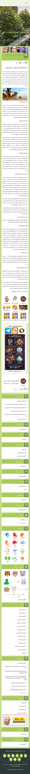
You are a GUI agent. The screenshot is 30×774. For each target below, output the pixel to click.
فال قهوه (24, 449)
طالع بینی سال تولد (22, 599)
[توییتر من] (4, 756)
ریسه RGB (23, 520)
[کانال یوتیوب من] (15, 759)
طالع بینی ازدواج (15, 383)
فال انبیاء (24, 439)
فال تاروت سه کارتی (21, 623)
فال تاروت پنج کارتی (21, 629)
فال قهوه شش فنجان (21, 456)
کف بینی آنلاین (7, 383)
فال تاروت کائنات (22, 616)
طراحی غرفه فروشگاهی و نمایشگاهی (18, 689)
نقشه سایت (9, 769)
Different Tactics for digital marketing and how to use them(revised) (16, 672)
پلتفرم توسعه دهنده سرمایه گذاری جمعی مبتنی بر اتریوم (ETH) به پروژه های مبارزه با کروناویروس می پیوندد (16, 677)
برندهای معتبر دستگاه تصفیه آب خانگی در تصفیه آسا (16, 667)
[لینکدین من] (10, 759)
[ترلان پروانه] (15, 50)
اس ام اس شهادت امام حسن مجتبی (18, 411)
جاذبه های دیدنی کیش (13, 124)
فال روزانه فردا (22, 744)
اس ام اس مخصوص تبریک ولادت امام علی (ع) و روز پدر (15, 415)
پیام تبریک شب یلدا (22, 713)
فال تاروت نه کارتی (22, 636)
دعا (25, 489)
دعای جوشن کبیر (22, 486)
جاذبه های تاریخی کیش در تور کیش (15, 34)
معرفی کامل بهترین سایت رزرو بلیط (18, 686)
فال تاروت (23, 653)
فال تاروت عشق (22, 643)
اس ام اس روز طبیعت (21, 401)
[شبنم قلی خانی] (6, 50)
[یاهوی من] (25, 756)
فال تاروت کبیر (22, 613)
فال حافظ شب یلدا (22, 709)
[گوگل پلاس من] (19, 759)
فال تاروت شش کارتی (21, 633)
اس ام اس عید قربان (21, 419)
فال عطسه (23, 734)
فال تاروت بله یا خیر (21, 649)
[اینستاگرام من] (13, 756)
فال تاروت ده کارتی (22, 639)
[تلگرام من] (21, 756)
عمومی (18, 389)
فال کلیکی (23, 499)
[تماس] (8, 756)
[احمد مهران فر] (24, 50)
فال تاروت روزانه (22, 609)
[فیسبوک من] (17, 756)
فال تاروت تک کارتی (21, 619)
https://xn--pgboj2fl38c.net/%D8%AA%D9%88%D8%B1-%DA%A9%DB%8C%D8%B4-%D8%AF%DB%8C (15, 221)
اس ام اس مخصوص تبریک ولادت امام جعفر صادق (15, 404)
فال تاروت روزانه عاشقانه (20, 646)
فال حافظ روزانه (22, 706)
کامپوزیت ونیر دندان (21, 663)
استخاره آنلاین (23, 429)
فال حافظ (24, 703)
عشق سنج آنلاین (22, 509)
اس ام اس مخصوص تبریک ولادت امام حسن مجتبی (15, 407)
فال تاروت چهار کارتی (21, 626)
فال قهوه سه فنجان (22, 453)
